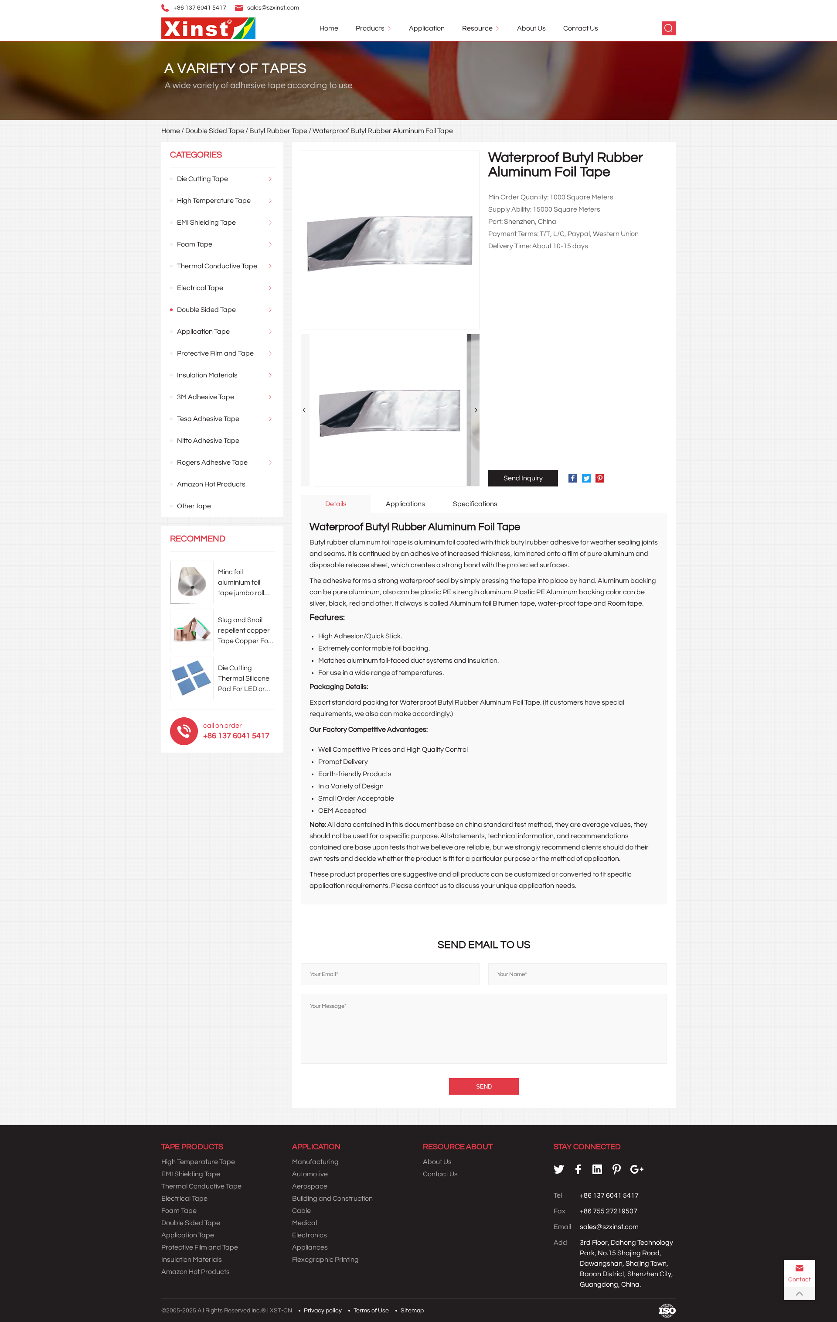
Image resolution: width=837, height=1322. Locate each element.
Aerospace (309, 1186)
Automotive (310, 1174)
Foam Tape (194, 244)
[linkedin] (597, 1169)
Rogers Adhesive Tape (212, 462)
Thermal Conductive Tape (217, 266)
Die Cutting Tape (202, 178)
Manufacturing (315, 1161)
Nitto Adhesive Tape (208, 440)
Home (329, 28)
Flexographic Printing (325, 1259)
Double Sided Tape (214, 130)
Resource (477, 28)
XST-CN (281, 1311)
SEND (484, 1086)
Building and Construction (332, 1198)
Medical (304, 1222)
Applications (405, 503)
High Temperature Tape (214, 200)
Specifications (475, 503)
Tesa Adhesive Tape (208, 418)
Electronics (309, 1235)
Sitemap (412, 1311)
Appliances (310, 1247)
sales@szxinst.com (273, 8)
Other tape (194, 506)
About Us (531, 28)
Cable (301, 1210)
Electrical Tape (200, 287)
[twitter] (558, 1169)
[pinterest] (616, 1169)
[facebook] (578, 1169)
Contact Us (580, 28)
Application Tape (203, 331)
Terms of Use (371, 1311)
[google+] (637, 1169)
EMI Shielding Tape (206, 222)
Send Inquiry (523, 478)
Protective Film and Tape (215, 353)
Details (336, 503)
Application (427, 28)
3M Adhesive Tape (205, 397)
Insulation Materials (207, 375)
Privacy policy (323, 1311)
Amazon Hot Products (211, 484)
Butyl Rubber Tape (278, 130)
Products (370, 28)
